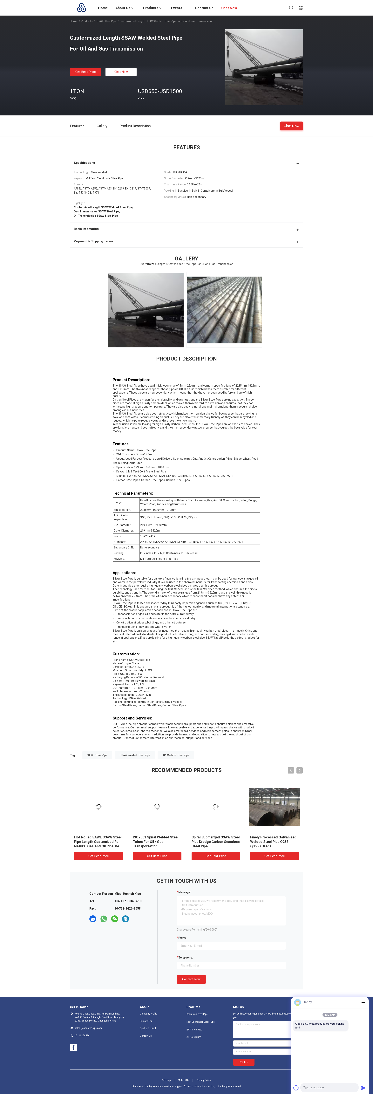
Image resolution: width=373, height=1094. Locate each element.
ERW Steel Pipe (194, 1029)
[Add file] (296, 1088)
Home (73, 21)
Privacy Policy (204, 1080)
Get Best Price (85, 72)
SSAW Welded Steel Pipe (135, 755)
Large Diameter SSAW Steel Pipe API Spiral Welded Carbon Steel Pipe (216, 841)
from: (182, 937)
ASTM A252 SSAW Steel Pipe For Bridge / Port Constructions (97, 841)
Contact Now (191, 979)
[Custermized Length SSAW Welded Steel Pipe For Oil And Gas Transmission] (264, 67)
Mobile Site (183, 1080)
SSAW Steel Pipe (106, 21)
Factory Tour (146, 1021)
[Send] (363, 1088)
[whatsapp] (103, 918)
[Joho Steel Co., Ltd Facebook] (73, 1047)
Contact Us (146, 1036)
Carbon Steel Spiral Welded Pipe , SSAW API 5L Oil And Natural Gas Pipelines (155, 841)
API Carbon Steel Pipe (175, 755)
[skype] (125, 918)
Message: (184, 892)
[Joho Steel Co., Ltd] (81, 7)
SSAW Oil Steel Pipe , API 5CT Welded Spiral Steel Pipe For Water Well (273, 841)
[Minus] (363, 1002)
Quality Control (148, 1028)
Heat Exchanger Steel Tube (200, 1022)
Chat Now (121, 72)
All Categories (193, 1037)
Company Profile (148, 1013)
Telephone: (185, 957)
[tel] (136, 918)
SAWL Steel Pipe (97, 755)
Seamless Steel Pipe (196, 1014)
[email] (92, 918)
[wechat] (114, 918)
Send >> (244, 1062)
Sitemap (166, 1080)
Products (87, 21)
